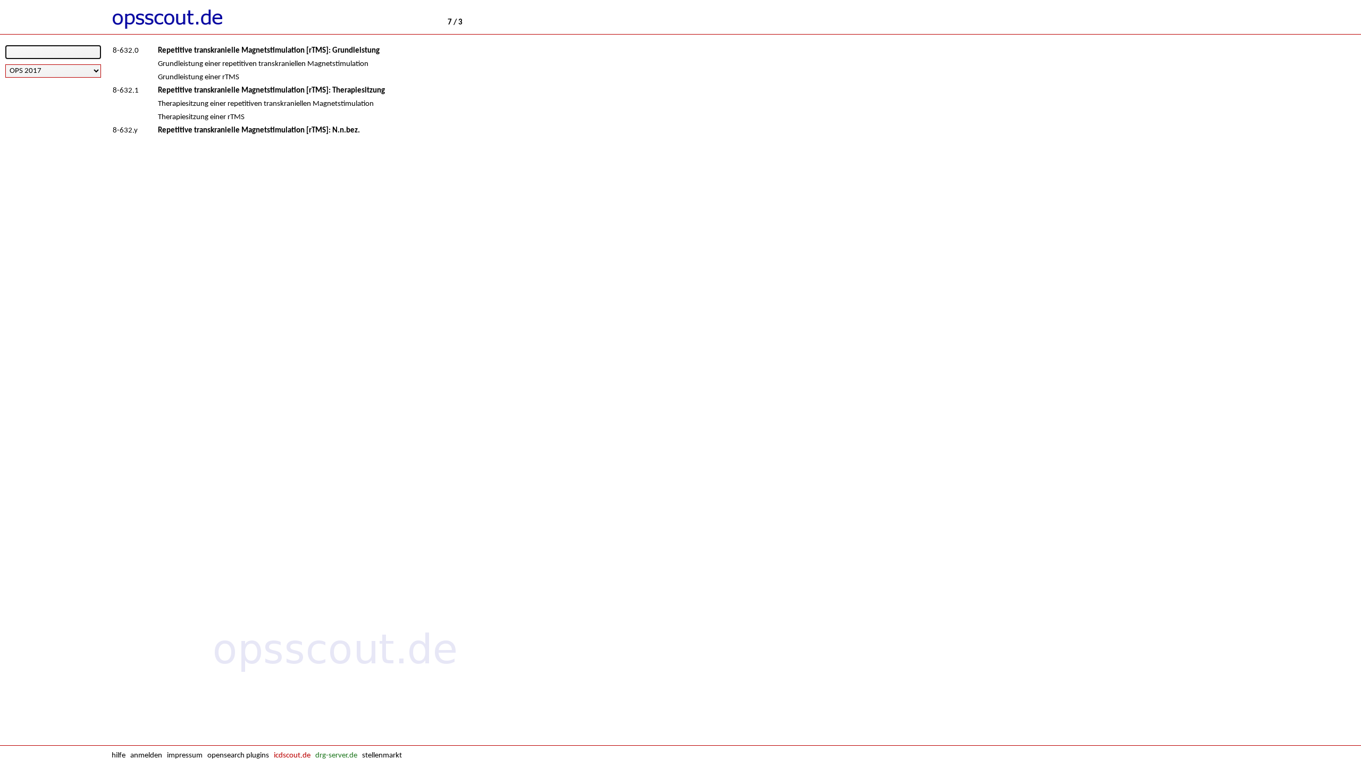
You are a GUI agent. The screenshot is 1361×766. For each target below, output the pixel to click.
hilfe (118, 756)
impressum (185, 756)
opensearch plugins (238, 756)
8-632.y (125, 131)
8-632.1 (126, 91)
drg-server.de (336, 756)
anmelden (146, 756)
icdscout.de (292, 756)
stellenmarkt (382, 756)
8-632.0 (126, 51)
